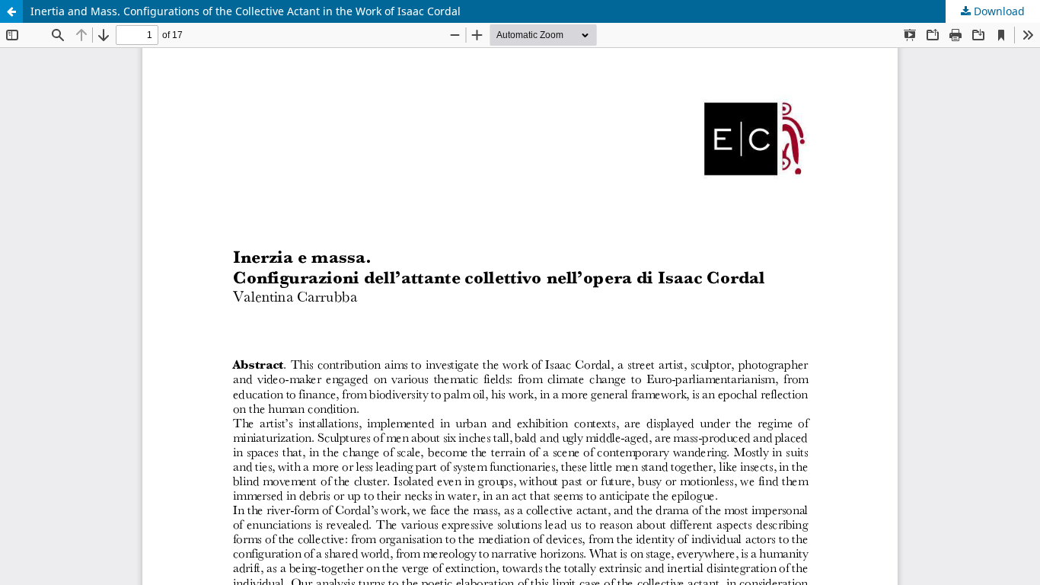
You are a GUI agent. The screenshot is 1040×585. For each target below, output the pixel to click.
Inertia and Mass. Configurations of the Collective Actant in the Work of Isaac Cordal (245, 11)
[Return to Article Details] (11, 11)
